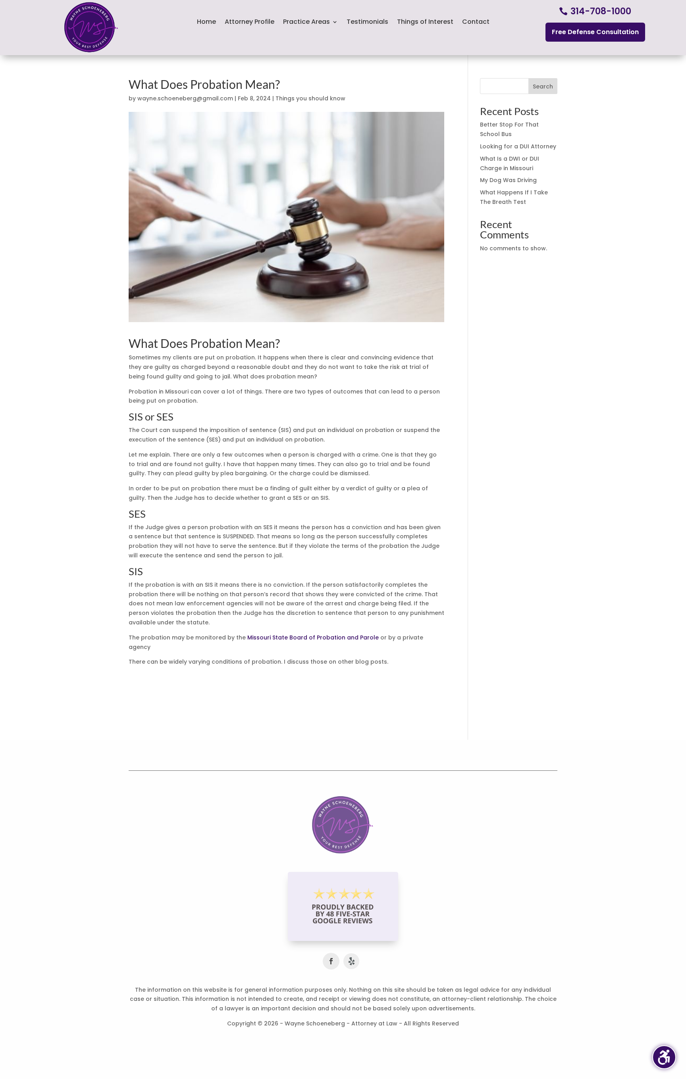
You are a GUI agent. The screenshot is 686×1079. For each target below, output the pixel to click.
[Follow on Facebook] (331, 961)
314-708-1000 (600, 11)
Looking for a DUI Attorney (518, 146)
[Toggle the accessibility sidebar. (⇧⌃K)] (664, 1057)
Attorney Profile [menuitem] (249, 22)
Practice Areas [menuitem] (306, 22)
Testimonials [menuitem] (367, 22)
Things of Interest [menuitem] (425, 22)
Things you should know (310, 98)
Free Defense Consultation (595, 31)
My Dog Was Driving (508, 180)
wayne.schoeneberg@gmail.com (185, 98)
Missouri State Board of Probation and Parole (313, 637)
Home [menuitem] (206, 22)
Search (543, 86)
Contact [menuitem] (475, 22)
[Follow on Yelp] (351, 961)
